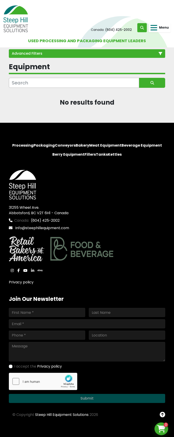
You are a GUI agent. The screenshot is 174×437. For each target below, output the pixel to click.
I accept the (38, 366)
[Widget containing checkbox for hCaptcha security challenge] (43, 381)
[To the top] (162, 415)
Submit (87, 398)
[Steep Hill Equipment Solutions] (22, 184)
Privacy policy (21, 282)
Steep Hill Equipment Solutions (62, 414)
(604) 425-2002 (118, 29)
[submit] (152, 83)
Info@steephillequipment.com (41, 228)
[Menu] (153, 27)
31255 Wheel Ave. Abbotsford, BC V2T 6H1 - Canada (38, 210)
